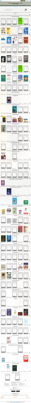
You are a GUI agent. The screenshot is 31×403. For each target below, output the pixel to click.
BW (21, 0)
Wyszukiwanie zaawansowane (7, 10)
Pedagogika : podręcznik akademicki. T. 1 (7, 385)
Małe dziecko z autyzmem (21, 385)
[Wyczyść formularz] (24, 10)
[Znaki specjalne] (25, 10)
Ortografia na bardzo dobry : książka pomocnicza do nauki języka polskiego (17, 384)
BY (24, 0)
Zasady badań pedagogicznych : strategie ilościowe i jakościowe (8, 383)
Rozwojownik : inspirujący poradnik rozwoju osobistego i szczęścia (16, 385)
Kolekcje (11, 10)
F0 (25, 0)
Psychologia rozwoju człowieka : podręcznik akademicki (23, 383)
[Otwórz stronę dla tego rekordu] (3, 14)
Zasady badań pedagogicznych (6, 384)
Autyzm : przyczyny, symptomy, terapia (22, 384)
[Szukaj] (25, 9)
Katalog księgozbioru (15, 6)
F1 (26, 0)
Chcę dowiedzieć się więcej (12, 402)
